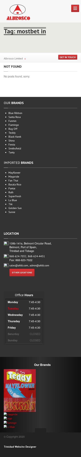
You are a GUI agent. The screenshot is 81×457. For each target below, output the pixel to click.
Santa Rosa (14, 117)
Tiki (10, 204)
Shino (11, 140)
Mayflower (14, 172)
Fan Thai (13, 180)
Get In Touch (68, 57)
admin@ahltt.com (39, 265)
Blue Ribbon (15, 113)
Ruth (10, 192)
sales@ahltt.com (18, 265)
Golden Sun (15, 208)
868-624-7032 (17, 256)
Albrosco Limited (13, 58)
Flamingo (13, 125)
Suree (11, 212)
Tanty (11, 152)
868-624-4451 (36, 256)
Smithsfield (14, 148)
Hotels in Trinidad (14, 218)
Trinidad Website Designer (20, 446)
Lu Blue (12, 200)
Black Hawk (14, 136)
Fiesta (11, 144)
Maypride (13, 176)
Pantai (11, 188)
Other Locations (22, 272)
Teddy (12, 132)
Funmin (12, 121)
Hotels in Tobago (13, 223)
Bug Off (12, 128)
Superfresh (14, 196)
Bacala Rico (14, 184)
